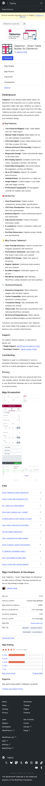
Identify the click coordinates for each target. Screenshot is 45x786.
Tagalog (10, 758)
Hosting (5, 709)
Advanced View (8, 638)
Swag (27, 730)
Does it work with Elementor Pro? (15, 499)
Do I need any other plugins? (13, 506)
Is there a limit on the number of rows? (17, 519)
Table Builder (27, 632)
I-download (7, 58)
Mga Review (9, 71)
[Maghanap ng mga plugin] (24, 24)
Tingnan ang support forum (12, 689)
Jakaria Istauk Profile (28, 349)
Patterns (27, 713)
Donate (27, 727)
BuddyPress (8, 748)
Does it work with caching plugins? (15, 564)
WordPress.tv (8, 730)
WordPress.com (9, 737)
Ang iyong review (8, 673)
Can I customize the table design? (15, 538)
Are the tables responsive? (12, 532)
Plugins (26, 709)
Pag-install (8, 77)
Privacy (5, 713)
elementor (25, 628)
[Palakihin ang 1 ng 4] (19, 399)
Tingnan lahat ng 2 (37, 623)
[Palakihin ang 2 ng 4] (40, 399)
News (4, 705)
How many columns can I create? (15, 512)
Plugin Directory (7, 9)
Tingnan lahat (37, 673)
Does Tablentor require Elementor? (15, 493)
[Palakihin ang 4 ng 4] (40, 469)
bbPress (6, 745)
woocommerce (37, 632)
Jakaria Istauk (21, 52)
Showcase (28, 702)
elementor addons (36, 628)
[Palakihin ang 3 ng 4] (19, 407)
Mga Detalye (9, 66)
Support (5, 723)
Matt (5, 741)
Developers (6, 727)
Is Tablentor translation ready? (14, 551)
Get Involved (29, 719)
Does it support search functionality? (16, 545)
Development (9, 82)
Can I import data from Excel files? (15, 525)
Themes (27, 705)
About (4, 702)
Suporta (7, 88)
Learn (4, 719)
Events (26, 723)
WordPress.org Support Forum (28, 346)
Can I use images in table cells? (14, 558)
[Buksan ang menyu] (41, 3)
